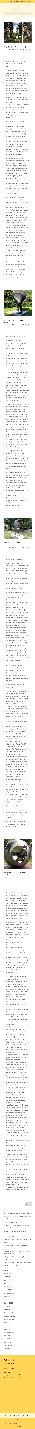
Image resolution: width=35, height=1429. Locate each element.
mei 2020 (7, 1339)
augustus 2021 (9, 1319)
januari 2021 (8, 1326)
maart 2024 (8, 1290)
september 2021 (9, 1316)
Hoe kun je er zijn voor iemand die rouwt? (17, 1213)
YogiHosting (17, 1426)
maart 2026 (8, 1274)
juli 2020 (7, 1336)
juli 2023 (7, 1297)
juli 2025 (7, 1277)
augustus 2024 (9, 1283)
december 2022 (9, 1300)
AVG (6, 1415)
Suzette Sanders (9, 1245)
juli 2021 (7, 1323)
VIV (5, 1375)
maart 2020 (8, 1345)
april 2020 (7, 1342)
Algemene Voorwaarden (19, 1415)
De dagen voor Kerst (10, 1222)
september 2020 (9, 1332)
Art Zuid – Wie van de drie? (17, 47)
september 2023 (9, 1293)
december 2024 (9, 1280)
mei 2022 (7, 1306)
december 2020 (9, 1329)
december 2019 (9, 1349)
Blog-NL (28, 49)
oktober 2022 (8, 1303)
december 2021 (9, 1310)
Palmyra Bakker (11, 49)
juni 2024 (7, 1287)
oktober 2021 (8, 1313)
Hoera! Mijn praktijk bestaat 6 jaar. (15, 1231)
